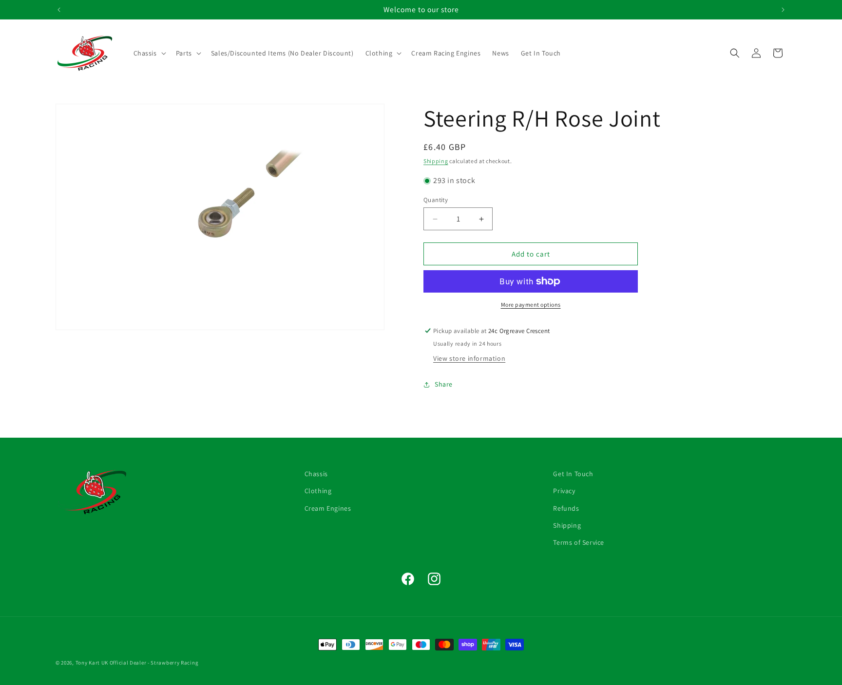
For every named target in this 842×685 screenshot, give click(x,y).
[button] (149, 53)
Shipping (435, 161)
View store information (469, 358)
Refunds (566, 507)
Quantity (435, 200)
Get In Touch (573, 473)
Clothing (318, 490)
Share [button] (444, 384)
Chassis (316, 473)
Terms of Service (578, 542)
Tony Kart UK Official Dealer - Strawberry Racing (137, 662)
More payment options (531, 304)
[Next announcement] (783, 9)
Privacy (564, 490)
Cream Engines (328, 507)
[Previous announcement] (59, 9)
